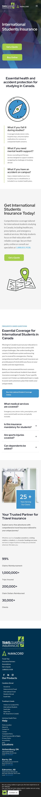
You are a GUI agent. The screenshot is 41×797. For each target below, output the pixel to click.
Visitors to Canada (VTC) (11, 705)
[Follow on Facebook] (4, 675)
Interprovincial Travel (10, 689)
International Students (10, 707)
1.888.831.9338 (23, 247)
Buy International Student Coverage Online (19, 393)
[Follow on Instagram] (12, 675)
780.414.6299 (9, 775)
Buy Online (12, 57)
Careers (4, 731)
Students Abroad (8, 694)
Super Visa (6, 711)
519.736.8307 (9, 754)
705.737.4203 (9, 765)
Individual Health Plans (9, 718)
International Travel (9, 691)
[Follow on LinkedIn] (8, 675)
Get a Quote (12, 47)
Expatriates (6, 696)
